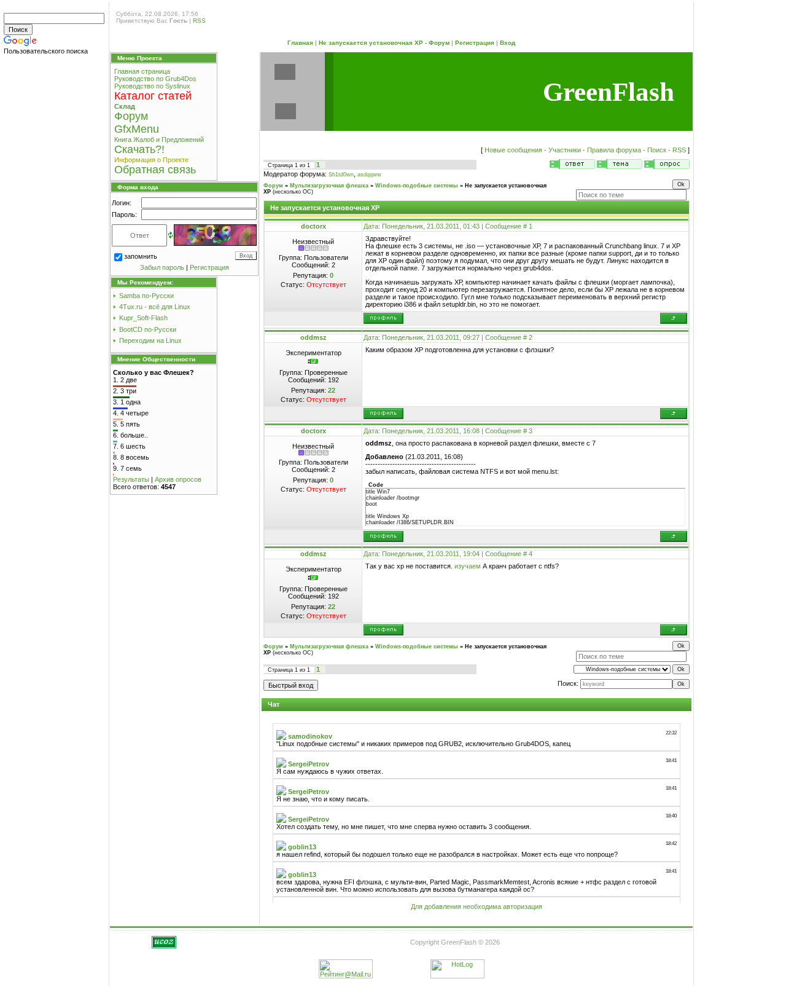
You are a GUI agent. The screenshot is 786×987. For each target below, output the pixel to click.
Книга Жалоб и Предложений (159, 139)
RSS (199, 20)
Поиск (656, 150)
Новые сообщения (513, 150)
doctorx (313, 226)
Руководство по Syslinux (152, 86)
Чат (273, 704)
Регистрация (474, 42)
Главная (300, 42)
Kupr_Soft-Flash (143, 317)
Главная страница (142, 71)
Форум (273, 186)
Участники (564, 150)
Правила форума (614, 150)
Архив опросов (178, 479)
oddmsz (313, 337)
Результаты (131, 479)
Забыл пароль (162, 267)
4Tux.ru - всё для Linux (154, 306)
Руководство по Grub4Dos (155, 78)
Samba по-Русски (146, 295)
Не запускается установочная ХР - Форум (384, 42)
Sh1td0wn (341, 174)
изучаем (467, 566)
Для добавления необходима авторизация (476, 906)
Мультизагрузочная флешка (329, 186)
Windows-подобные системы (416, 186)
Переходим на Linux (150, 340)
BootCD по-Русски (147, 329)
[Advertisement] (55, 250)
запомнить (140, 256)
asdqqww (369, 174)
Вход (507, 42)
